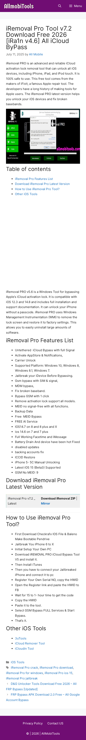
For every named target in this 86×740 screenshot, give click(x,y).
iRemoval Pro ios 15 (58, 673)
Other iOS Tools (26, 194)
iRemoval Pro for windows (24, 673)
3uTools (20, 638)
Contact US (55, 723)
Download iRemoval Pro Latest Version (42, 184)
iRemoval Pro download (56, 667)
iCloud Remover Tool (30, 643)
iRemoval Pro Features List (34, 179)
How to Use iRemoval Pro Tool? (37, 189)
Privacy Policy (33, 723)
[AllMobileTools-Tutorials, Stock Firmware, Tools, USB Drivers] (20, 6)
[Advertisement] (43, 244)
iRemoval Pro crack (24, 667)
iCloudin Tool (24, 648)
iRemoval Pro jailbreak (22, 678)
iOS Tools (17, 662)
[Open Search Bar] (59, 6)
